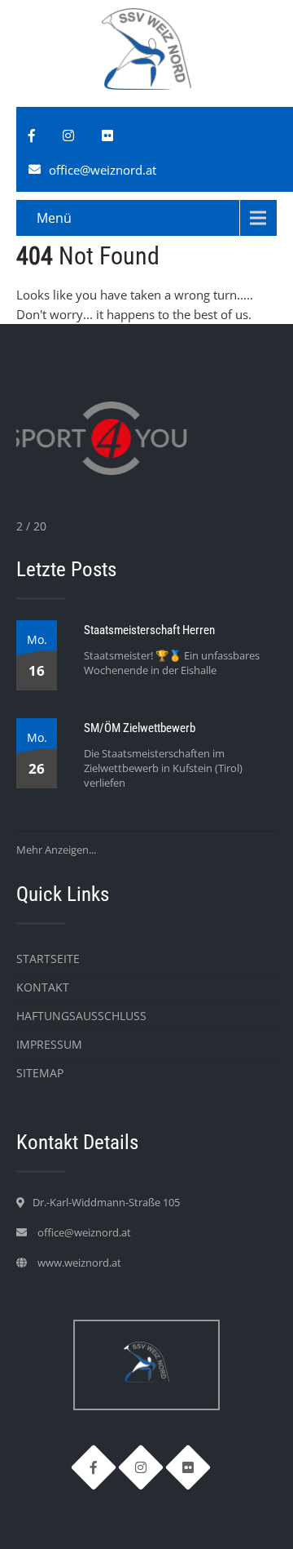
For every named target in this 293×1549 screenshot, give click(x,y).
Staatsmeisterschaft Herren (149, 630)
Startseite (48, 958)
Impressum (49, 1044)
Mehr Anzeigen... (56, 849)
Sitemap (39, 1073)
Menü (54, 218)
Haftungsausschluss (81, 1015)
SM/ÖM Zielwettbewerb (139, 728)
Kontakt (42, 987)
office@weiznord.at (102, 170)
